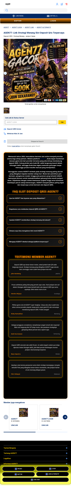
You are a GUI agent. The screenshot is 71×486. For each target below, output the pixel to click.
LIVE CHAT (36, 480)
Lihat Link (14, 425)
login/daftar (16, 146)
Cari (6, 10)
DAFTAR (17, 21)
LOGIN (53, 21)
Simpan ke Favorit (37, 141)
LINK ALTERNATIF (53, 474)
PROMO (19, 468)
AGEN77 (43, 159)
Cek (62, 122)
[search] (35, 10)
